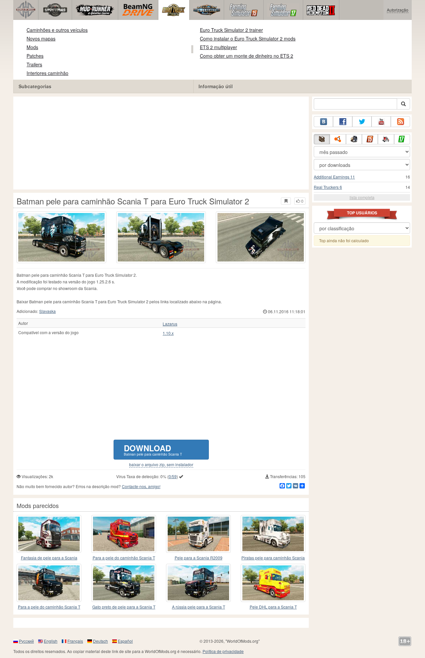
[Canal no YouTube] (381, 121)
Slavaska (47, 311)
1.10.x (168, 333)
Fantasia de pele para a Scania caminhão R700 (49, 558)
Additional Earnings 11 (334, 177)
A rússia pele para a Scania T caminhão (198, 607)
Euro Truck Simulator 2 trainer (231, 30)
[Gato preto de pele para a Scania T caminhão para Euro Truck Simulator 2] (123, 583)
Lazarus (170, 324)
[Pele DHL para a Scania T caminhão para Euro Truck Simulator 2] (273, 583)
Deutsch (100, 641)
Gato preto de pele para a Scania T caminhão (123, 607)
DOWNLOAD (153, 449)
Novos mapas (41, 38)
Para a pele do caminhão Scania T (124, 557)
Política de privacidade (223, 651)
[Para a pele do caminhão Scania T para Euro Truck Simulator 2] (123, 534)
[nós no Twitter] (362, 121)
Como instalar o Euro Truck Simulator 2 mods (248, 38)
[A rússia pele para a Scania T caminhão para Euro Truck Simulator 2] (198, 583)
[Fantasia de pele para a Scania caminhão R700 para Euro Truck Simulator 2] (49, 534)
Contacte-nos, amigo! (141, 486)
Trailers (34, 64)
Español (125, 641)
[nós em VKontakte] (323, 121)
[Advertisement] (161, 143)
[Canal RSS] (400, 121)
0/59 (173, 476)
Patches (35, 55)
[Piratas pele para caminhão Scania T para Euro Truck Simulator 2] (273, 534)
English (50, 641)
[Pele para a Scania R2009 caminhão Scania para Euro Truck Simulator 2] (198, 534)
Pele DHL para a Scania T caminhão (273, 607)
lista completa (362, 197)
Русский (26, 641)
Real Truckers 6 (328, 187)
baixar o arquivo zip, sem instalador (161, 464)
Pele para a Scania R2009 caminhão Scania (198, 558)
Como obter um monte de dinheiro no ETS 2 (246, 55)
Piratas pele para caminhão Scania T (273, 558)
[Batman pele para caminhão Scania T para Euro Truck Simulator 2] (61, 237)
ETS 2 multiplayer (218, 47)
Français (75, 641)
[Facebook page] (342, 121)
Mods (32, 47)
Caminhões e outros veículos (57, 30)
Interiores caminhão (47, 73)
